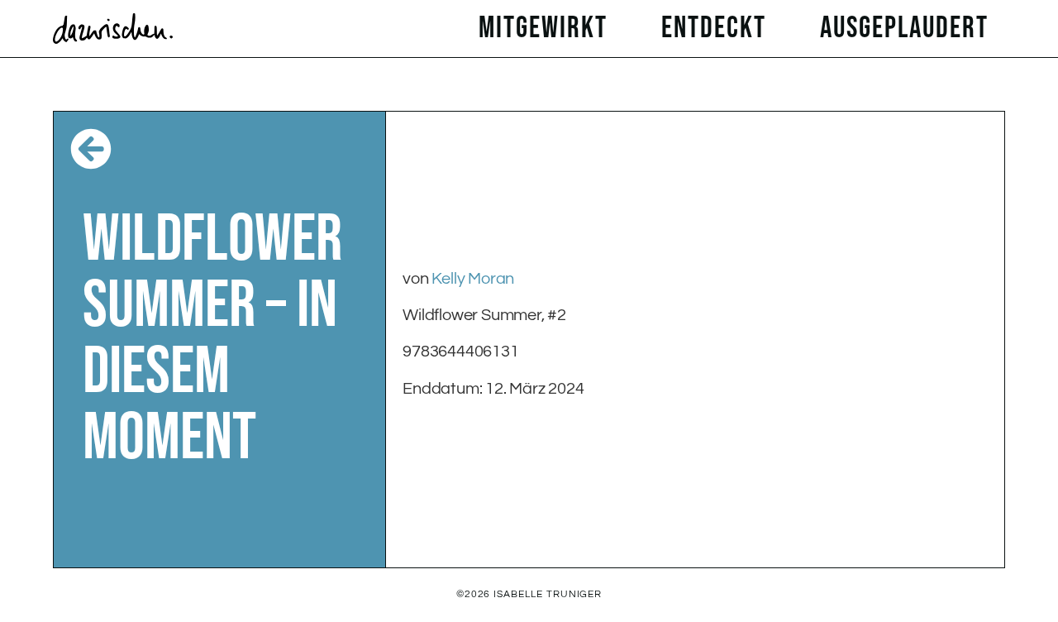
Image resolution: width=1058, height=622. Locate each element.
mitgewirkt (543, 28)
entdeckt (713, 28)
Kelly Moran (472, 278)
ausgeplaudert (904, 28)
